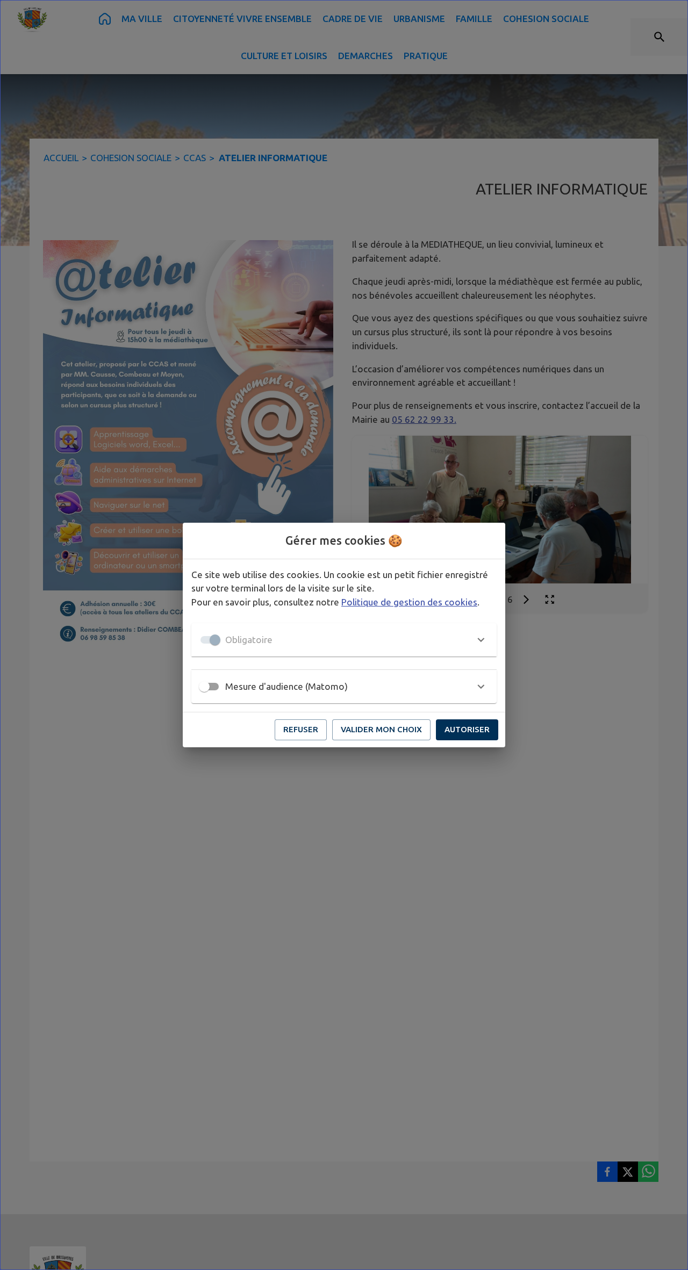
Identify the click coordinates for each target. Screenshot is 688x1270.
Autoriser (467, 729)
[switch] (204, 686)
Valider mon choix (381, 729)
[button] (344, 639)
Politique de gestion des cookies (409, 602)
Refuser (300, 729)
